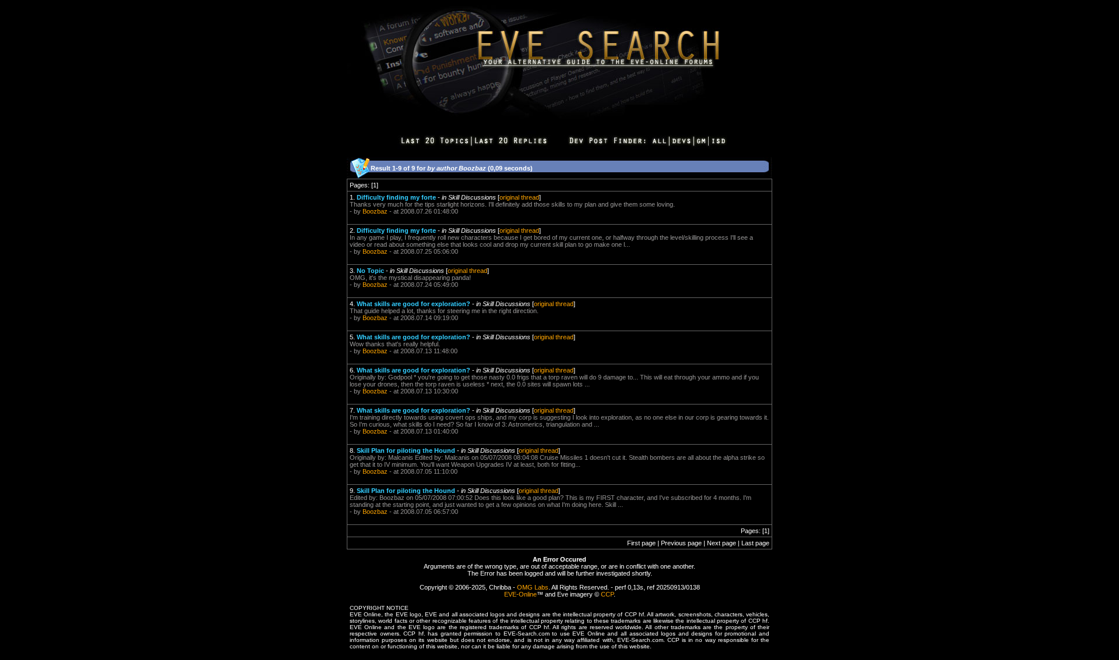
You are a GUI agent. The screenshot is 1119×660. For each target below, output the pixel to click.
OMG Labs (532, 587)
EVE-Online (520, 594)
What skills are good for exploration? (413, 303)
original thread (519, 197)
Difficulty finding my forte (396, 197)
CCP (607, 594)
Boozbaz (375, 211)
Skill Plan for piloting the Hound (406, 450)
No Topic (370, 270)
